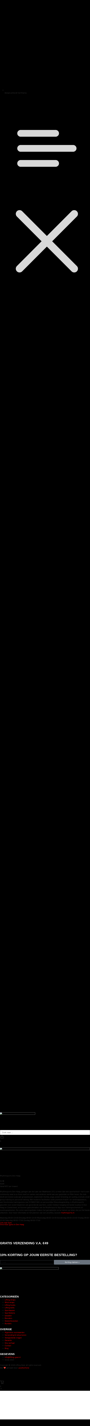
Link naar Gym (6, 1223)
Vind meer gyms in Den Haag (12, 1224)
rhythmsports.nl (67, 1213)
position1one (24, 1368)
